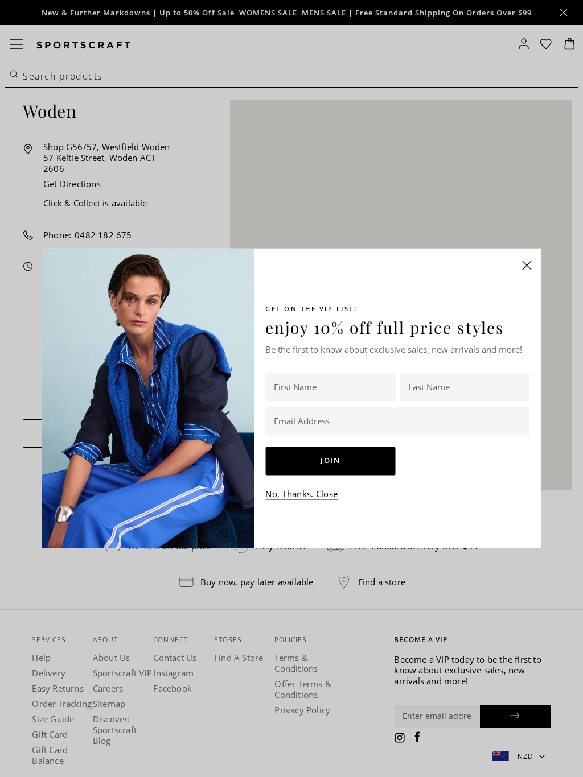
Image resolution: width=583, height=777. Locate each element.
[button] (527, 265)
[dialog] (291, 388)
